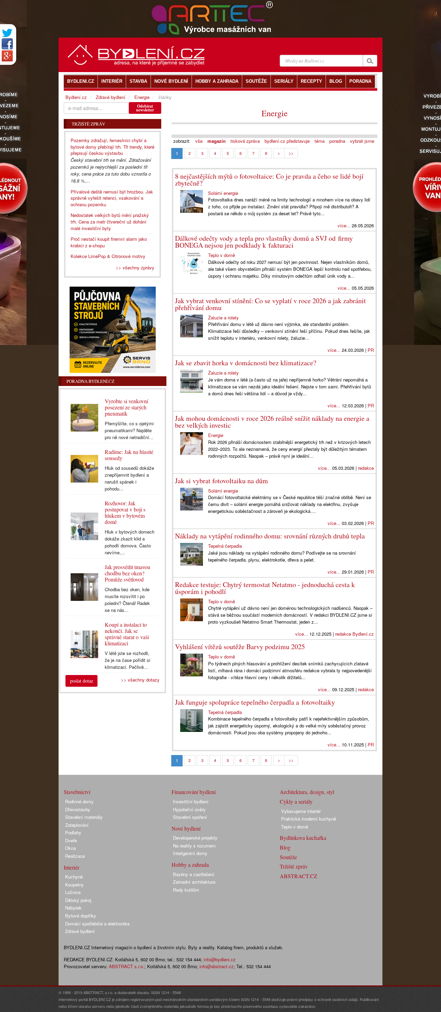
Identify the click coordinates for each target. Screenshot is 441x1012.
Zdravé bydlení (110, 97)
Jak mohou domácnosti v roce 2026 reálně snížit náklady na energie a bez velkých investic (272, 422)
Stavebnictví (77, 791)
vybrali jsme (362, 141)
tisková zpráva (245, 141)
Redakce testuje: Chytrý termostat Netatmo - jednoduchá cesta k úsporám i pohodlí (265, 588)
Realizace (75, 856)
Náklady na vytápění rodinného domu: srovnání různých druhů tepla (270, 535)
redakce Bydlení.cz (354, 634)
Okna (70, 848)
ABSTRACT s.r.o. (126, 966)
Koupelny (74, 884)
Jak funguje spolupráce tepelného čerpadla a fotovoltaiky (255, 702)
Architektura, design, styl (307, 791)
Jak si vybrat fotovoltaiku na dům (221, 480)
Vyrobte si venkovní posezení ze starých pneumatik (126, 407)
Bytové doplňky (80, 915)
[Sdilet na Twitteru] (7, 33)
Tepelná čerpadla (225, 546)
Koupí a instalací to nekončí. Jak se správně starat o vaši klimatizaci (127, 634)
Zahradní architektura (194, 882)
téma (320, 141)
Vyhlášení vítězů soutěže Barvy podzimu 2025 (240, 646)
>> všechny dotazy (140, 679)
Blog (285, 847)
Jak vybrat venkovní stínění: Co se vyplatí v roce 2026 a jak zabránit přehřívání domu (270, 304)
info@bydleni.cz (220, 959)
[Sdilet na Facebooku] (7, 43)
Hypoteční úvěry (189, 809)
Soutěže (288, 857)
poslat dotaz (81, 680)
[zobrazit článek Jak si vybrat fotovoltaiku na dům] (191, 499)
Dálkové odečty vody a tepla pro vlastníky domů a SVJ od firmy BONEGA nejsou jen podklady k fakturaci (264, 242)
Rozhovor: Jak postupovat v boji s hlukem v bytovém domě (125, 512)
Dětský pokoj (78, 900)
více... (344, 225)
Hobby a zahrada (190, 864)
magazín (216, 141)
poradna (337, 141)
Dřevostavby (77, 809)
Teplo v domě (221, 255)
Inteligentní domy (190, 853)
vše (199, 141)
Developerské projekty (195, 837)
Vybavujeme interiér (301, 811)
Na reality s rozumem (194, 845)
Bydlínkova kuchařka (303, 837)
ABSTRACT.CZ (298, 876)
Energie (274, 113)
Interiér (71, 867)
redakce (366, 468)
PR (371, 350)
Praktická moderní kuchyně (308, 818)
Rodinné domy (79, 801)
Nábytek (73, 907)
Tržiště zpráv (294, 866)
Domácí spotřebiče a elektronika (97, 923)
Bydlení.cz (76, 97)
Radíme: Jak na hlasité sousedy (129, 455)
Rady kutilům (186, 889)
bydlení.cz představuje (287, 141)
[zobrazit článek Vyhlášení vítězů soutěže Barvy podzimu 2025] (191, 665)
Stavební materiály (84, 817)
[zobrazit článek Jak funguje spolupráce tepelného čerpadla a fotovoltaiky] (191, 720)
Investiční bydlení (190, 801)
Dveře (71, 840)
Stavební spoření (190, 817)
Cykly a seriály (296, 801)
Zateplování (77, 825)
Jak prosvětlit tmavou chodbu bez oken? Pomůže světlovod (127, 573)
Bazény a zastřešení (193, 874)
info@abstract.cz (216, 966)
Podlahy (73, 832)
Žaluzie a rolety (223, 317)
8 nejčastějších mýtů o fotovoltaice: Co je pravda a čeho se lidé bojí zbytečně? (269, 179)
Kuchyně (74, 876)
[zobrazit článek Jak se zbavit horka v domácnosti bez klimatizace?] (191, 381)
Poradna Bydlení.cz (90, 381)
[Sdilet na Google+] (7, 55)
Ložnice (73, 892)
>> (291, 153)
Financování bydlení (194, 791)
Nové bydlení (186, 828)
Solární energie (223, 193)
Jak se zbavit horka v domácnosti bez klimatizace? (245, 362)
